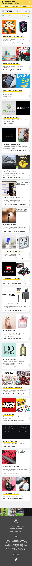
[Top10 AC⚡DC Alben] (28, 512)
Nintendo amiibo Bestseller (12, 387)
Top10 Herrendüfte (9, 359)
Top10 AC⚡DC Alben (10, 441)
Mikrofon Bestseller (10, 225)
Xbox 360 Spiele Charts (11, 117)
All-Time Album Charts (11, 493)
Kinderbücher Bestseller (11, 63)
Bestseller (15, 6)
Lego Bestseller (8, 414)
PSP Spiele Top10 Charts (11, 144)
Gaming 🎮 (25, 6)
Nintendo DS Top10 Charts (12, 304)
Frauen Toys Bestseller (11, 467)
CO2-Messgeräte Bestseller (12, 252)
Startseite (8, 526)
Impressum (12, 528)
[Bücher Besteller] (12, 512)
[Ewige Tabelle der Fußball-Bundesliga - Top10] (4, 512)
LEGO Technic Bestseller (11, 278)
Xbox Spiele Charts (9, 171)
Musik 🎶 (5, 6)
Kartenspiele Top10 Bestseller (13, 37)
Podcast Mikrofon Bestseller (13, 198)
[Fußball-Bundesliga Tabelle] (20, 512)
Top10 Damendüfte (9, 331)
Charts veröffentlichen (16, 531)
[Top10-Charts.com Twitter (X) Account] (16, 559)
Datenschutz (19, 528)
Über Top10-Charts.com (19, 526)
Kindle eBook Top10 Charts (12, 90)
